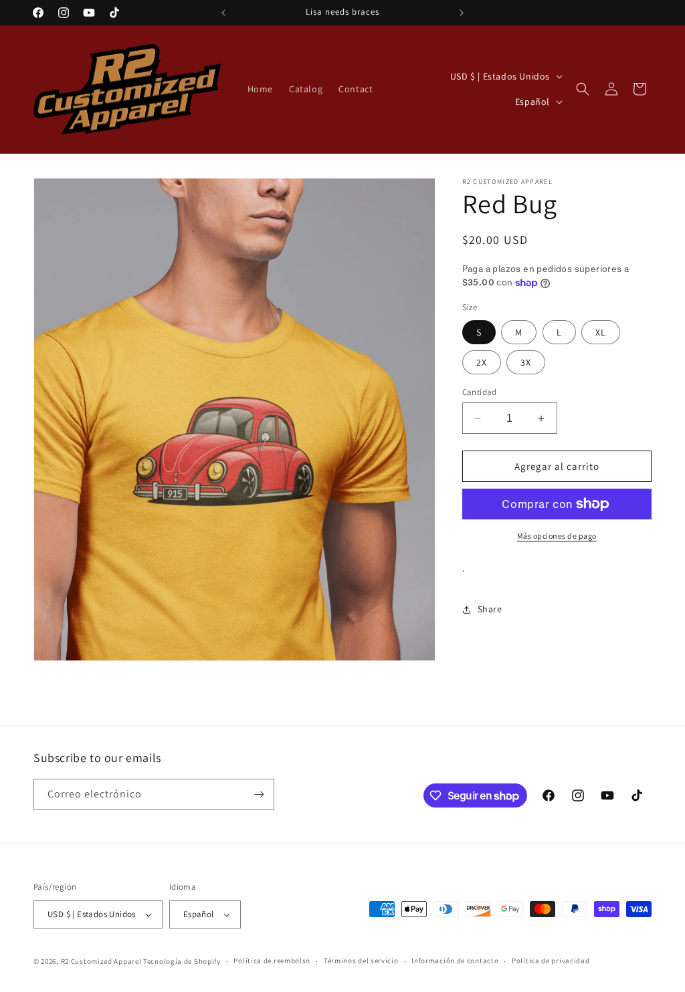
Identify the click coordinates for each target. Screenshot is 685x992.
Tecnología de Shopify (182, 961)
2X (481, 362)
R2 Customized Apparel (101, 961)
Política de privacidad (550, 960)
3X (525, 362)
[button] (582, 89)
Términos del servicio (361, 960)
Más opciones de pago (557, 536)
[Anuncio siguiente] (461, 12)
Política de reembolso (271, 960)
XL (600, 332)
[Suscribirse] (259, 794)
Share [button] (490, 609)
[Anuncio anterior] (223, 12)
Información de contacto (454, 960)
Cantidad (479, 392)
